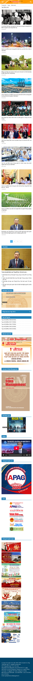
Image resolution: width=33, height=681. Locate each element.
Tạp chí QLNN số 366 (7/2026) (9, 324)
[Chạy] (3, 455)
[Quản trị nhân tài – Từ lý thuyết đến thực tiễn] (16, 425)
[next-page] (21, 241)
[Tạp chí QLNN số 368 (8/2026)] (16, 300)
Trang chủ (4, 5)
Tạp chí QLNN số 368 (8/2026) (11, 304)
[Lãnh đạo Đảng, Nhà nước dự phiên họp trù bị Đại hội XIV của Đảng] (16, 131)
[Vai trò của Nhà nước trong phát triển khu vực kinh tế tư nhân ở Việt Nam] (16, 39)
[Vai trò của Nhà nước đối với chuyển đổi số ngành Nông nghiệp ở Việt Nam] (16, 199)
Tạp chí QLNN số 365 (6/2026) (9, 326)
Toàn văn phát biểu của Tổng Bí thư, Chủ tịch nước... (14, 272)
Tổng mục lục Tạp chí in (8, 311)
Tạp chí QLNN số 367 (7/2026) (9, 322)
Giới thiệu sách (6, 415)
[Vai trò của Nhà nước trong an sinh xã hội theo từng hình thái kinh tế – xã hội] (16, 176)
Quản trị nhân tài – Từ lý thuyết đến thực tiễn (15, 429)
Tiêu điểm (5, 247)
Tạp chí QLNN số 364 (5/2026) (9, 328)
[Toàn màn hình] (29, 455)
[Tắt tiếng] (27, 455)
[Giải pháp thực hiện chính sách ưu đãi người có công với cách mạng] (16, 108)
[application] (16, 448)
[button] (2, 2)
